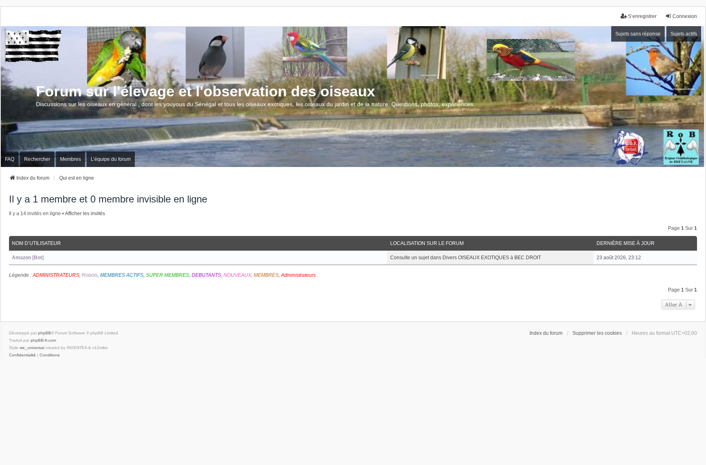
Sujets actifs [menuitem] (683, 34)
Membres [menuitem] (70, 159)
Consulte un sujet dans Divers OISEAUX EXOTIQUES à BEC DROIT (465, 257)
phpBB (44, 333)
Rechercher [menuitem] (37, 159)
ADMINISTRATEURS (56, 275)
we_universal (32, 347)
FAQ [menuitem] (9, 159)
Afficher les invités (85, 213)
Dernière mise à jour (626, 243)
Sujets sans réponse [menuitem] (638, 34)
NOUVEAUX (237, 275)
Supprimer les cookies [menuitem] (597, 333)
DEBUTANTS (206, 275)
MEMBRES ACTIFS (121, 275)
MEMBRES (266, 275)
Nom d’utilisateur (36, 243)
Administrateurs (298, 275)
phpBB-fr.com (43, 340)
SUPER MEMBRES (167, 275)
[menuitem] (22, 355)
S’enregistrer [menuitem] (642, 16)
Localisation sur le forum (427, 243)
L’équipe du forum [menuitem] (111, 159)
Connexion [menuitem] (684, 16)
